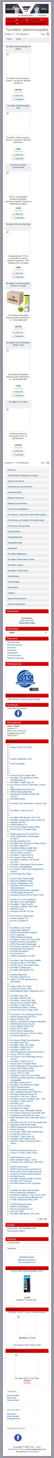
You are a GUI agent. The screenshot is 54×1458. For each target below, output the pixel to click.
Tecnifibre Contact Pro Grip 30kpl (25, 1075)
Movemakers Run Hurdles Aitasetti (25, 1172)
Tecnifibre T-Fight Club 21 (21, 904)
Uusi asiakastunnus (27, 1262)
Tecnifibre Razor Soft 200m (27, 1378)
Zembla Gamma (17, 1176)
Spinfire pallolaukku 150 (20, 759)
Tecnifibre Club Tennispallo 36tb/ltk (25, 960)
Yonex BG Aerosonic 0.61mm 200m (26, 1033)
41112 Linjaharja (17, 935)
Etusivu (11, 19)
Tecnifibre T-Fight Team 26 (22, 1136)
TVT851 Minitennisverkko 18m (24, 1200)
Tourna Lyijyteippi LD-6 (20, 841)
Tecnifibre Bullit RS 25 (20, 1050)
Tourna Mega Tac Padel (20, 874)
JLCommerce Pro (16, 1449)
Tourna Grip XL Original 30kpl (23, 1064)
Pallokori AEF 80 (17, 822)
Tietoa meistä (13, 1400)
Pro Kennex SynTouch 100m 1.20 (25, 946)
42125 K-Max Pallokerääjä (22, 879)
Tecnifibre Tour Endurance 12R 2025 (26, 1162)
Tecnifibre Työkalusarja (20, 968)
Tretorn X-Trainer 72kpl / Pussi (23, 1153)
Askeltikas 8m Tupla (19, 1108)
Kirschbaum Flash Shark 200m (27, 1342)
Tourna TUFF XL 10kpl (20, 1054)
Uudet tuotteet (15, 1268)
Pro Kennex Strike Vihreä (21, 857)
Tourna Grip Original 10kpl (22, 1068)
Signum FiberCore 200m (21, 747)
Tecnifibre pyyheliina (19, 951)
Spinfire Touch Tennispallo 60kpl (24, 965)
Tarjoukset (12, 1309)
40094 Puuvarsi (17, 909)
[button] (26, 15)
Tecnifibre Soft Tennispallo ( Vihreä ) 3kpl (28, 803)
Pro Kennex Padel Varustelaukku (25, 1040)
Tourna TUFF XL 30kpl (20, 1106)
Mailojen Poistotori (16, 498)
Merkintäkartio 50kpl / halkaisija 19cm (27, 991)
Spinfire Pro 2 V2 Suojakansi (23, 900)
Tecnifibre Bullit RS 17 (20, 846)
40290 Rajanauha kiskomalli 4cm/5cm (27, 1052)
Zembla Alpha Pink (18, 975)
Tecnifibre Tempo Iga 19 (20, 1082)
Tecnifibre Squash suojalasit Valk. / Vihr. (28, 1099)
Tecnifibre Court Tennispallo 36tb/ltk (26, 1111)
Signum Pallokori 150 (19, 1019)
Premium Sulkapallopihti (21, 867)
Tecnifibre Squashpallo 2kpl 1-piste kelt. (27, 820)
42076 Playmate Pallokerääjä (23, 944)
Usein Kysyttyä (14, 655)
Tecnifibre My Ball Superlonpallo (24, 1190)
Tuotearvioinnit (15, 695)
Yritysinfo (11, 648)
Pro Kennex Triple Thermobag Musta (26, 1132)
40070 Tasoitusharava (20, 1087)
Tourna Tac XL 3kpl (18, 1029)
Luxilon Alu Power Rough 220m (24, 1010)
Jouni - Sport (35, 1447)
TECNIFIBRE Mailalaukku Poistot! (23, 475)
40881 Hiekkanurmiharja (21, 937)
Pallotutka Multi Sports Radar (23, 1125)
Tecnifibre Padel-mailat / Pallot (21, 559)
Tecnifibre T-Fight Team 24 (22, 782)
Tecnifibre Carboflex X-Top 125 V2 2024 (27, 1195)
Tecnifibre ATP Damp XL (21, 1181)
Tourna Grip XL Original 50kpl (23, 1003)
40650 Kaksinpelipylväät (21, 792)
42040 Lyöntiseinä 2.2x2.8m (22, 956)
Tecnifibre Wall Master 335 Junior (25, 1214)
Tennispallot (34, 19)
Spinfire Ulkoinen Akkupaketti (23, 942)
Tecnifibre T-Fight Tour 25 (21, 1047)
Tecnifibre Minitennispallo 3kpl (23, 848)
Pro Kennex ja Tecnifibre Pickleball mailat (26, 520)
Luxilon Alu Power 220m (21, 989)
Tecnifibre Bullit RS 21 (20, 1036)
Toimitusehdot (13, 642)
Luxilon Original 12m (19, 918)
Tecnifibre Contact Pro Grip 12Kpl (25, 939)
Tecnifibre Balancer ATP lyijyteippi (25, 1183)
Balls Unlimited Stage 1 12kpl (23, 1160)
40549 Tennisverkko (19, 1167)
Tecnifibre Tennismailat (18, 571)
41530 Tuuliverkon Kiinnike (22, 1071)
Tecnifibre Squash (15, 565)
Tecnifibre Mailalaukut (17, 554)
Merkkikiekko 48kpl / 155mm (23, 1007)
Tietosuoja (11, 1398)
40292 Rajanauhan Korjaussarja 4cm (26, 1066)
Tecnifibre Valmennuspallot (31, 23)
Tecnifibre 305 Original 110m (23, 1139)
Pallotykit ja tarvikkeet (17, 503)
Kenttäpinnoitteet (17, 799)
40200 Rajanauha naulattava (23, 1193)
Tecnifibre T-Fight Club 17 (21, 1061)
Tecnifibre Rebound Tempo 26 (23, 1094)
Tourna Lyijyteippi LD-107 (21, 1209)
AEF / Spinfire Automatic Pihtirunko (26, 1092)
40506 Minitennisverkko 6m (22, 1024)
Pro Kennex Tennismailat (19, 526)
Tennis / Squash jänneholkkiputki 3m (26, 1197)
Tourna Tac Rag (17, 1129)
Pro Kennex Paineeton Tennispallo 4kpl (27, 1113)
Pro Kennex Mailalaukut (18, 509)
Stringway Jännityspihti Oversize (25, 1115)
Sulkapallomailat (15, 543)
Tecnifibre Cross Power (20, 928)
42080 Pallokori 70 (18, 825)
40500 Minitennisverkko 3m (22, 789)
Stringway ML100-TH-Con (22, 911)
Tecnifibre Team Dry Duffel (22, 1045)
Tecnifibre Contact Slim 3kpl (22, 1000)
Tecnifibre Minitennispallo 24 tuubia (25, 1179)
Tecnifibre (11, 23)
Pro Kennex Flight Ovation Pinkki (25, 827)
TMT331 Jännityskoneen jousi (23, 1150)
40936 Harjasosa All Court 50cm (24, 834)
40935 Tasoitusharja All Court (23, 1017)
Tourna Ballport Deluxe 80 (21, 1026)
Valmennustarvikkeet (17, 598)
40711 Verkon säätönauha (21, 916)
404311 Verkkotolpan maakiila (23, 932)
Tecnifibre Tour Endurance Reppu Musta (28, 843)
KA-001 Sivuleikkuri (19, 921)
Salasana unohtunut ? (27, 1260)
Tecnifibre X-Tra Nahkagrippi (23, 902)
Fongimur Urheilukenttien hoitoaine (25, 1174)
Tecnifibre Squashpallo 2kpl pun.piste (26, 864)
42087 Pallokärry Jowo (20, 1157)
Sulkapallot (12, 548)
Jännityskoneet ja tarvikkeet (20, 487)
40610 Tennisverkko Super (22, 1089)
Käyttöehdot (12, 653)
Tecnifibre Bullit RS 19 (20, 977)
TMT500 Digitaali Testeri (21, 1204)
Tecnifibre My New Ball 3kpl (18, 224)
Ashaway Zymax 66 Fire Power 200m (27, 895)
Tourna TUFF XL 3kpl (19, 1073)
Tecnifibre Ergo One (19, 996)
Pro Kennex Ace (17, 953)
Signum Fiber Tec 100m (20, 986)
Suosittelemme (15, 1350)
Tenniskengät (13, 582)
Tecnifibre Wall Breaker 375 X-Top (25, 817)
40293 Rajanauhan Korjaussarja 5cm (26, 1127)
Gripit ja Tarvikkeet (16, 481)
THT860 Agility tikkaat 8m (21, 893)
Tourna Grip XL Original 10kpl (23, 829)
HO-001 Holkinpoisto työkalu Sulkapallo (28, 1022)
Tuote (9, 39)
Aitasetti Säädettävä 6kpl (21, 881)
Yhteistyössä (14, 664)
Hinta (18, 39)
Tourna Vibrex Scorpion (20, 853)
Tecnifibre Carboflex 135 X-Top (24, 907)
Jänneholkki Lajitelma (19, 930)
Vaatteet (11, 593)
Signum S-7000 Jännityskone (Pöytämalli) (27, 1302)
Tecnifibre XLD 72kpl (18, 402)
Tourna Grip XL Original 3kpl (22, 775)
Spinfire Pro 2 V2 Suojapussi (23, 850)
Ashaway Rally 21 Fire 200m (23, 963)
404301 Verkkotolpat (19, 1207)
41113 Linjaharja (17, 764)
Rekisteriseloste (14, 645)
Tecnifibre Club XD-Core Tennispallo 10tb (28, 1122)
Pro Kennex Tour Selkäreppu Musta (26, 1014)
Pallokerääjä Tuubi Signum (22, 949)
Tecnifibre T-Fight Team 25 (22, 1005)
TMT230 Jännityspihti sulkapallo (24, 890)
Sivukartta (11, 650)
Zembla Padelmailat (16, 604)
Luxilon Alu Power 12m (20, 1134)
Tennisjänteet (13, 576)
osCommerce (33, 1452)
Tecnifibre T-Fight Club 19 (21, 855)
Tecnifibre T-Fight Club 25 (21, 1101)
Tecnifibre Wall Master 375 (22, 970)
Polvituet (11, 470)
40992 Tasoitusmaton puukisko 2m (25, 1169)
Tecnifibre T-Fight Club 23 (21, 810)
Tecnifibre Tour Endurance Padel (24, 1085)
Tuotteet (21, 19)
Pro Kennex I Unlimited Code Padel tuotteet (27, 515)
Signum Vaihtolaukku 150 (21, 883)
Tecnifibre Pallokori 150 (20, 998)
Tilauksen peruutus (15, 658)
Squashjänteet (14, 531)
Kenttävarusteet (15, 492)
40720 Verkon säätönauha (22, 1031)
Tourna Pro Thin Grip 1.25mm (23, 1096)
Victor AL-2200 (16, 1211)
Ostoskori (12, 741)
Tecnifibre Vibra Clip (19, 1043)
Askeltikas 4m (16, 1103)
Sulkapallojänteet (15, 537)
